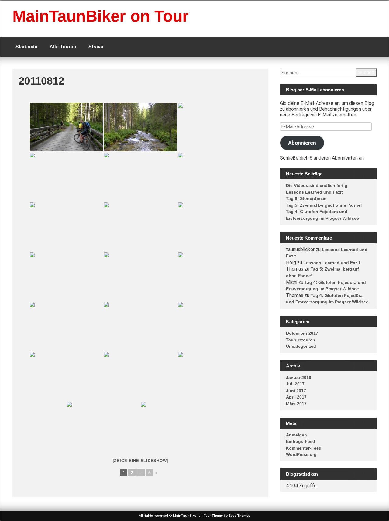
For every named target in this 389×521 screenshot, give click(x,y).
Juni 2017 (296, 390)
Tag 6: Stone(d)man (306, 198)
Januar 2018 (298, 377)
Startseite (26, 46)
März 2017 (296, 403)
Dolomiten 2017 (302, 333)
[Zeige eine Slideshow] (140, 460)
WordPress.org (301, 454)
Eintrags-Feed (300, 441)
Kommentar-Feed (304, 448)
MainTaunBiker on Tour (100, 16)
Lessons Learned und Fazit (314, 192)
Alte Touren (63, 46)
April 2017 (296, 397)
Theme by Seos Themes (231, 515)
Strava (95, 46)
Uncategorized (301, 346)
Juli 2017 (295, 383)
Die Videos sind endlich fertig (316, 185)
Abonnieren (302, 143)
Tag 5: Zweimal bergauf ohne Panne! (324, 205)
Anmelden (296, 435)
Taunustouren (300, 339)
